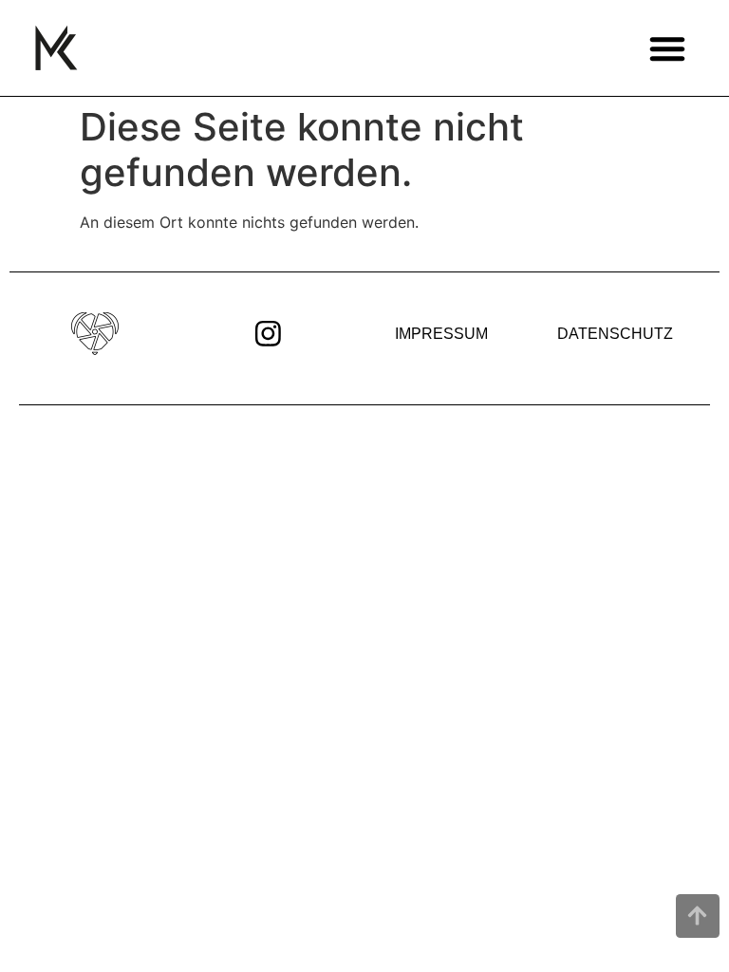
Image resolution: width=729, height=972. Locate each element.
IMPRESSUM (441, 334)
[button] (667, 48)
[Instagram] (268, 334)
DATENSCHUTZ (615, 334)
